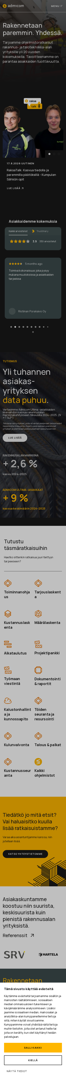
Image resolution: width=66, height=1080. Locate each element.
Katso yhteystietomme (25, 853)
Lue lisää (13, 188)
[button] (49, 154)
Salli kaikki (33, 1047)
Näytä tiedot (17, 1071)
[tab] (11, 327)
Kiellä (33, 1060)
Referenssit (15, 935)
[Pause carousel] (33, 332)
